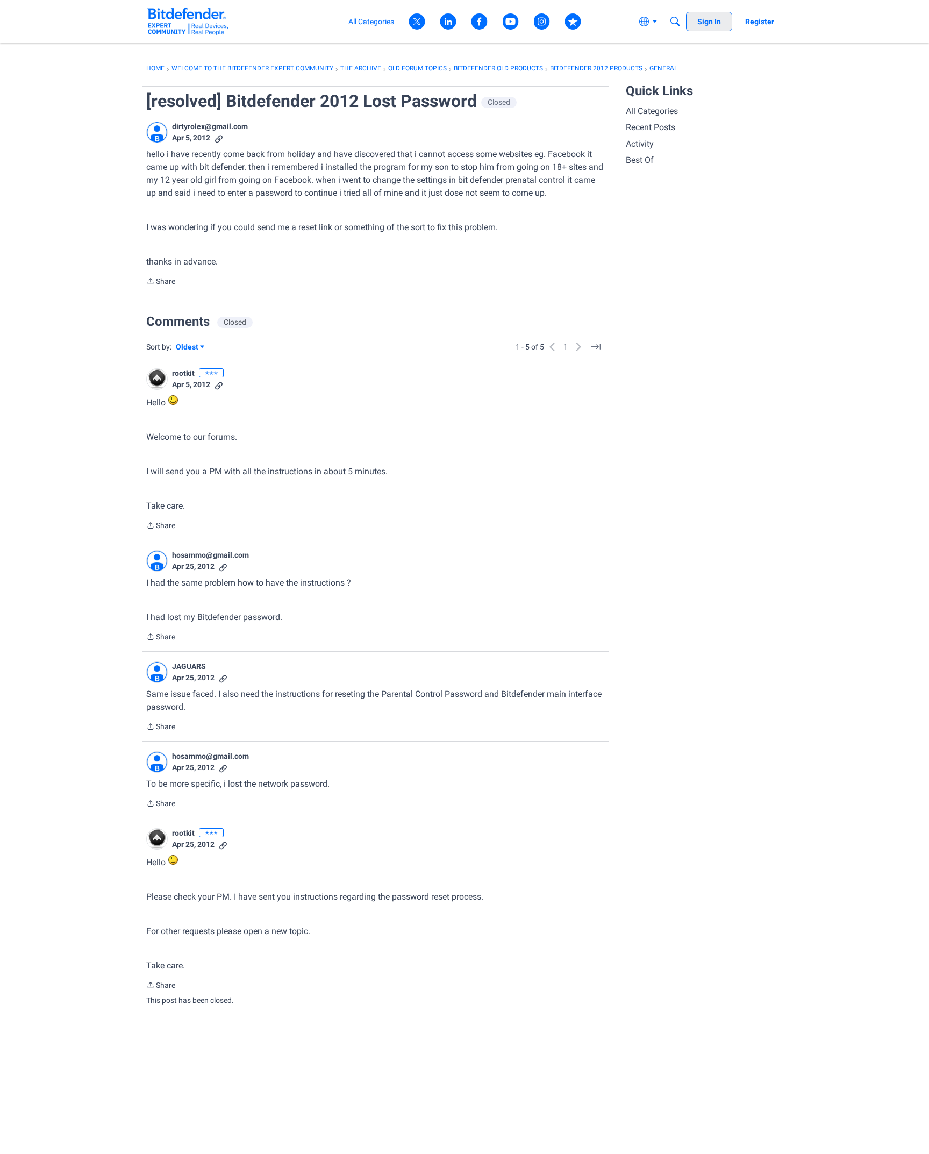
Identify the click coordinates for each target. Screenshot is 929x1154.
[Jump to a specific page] (595, 346)
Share (160, 282)
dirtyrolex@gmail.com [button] (210, 126)
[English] (188, 21)
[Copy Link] (218, 138)
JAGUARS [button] (189, 666)
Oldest (187, 348)
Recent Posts (650, 127)
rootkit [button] (183, 373)
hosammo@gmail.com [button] (210, 555)
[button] (157, 132)
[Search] (675, 21)
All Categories (652, 111)
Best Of (640, 160)
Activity (640, 144)
